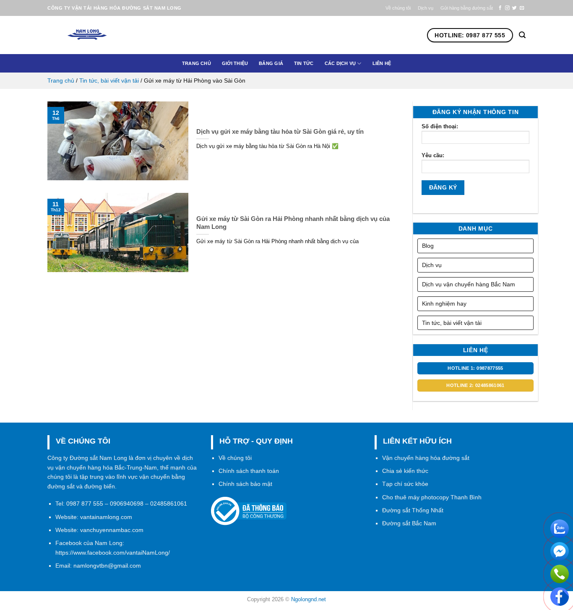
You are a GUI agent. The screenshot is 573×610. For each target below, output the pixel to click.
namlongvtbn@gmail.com (107, 565)
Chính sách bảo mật (245, 483)
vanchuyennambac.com (111, 530)
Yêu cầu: (433, 155)
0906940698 (126, 503)
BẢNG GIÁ (271, 63)
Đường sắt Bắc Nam (409, 523)
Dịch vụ (425, 7)
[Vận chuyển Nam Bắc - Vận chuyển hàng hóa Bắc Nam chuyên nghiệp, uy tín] (101, 35)
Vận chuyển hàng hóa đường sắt (425, 457)
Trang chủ (196, 63)
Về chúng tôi (398, 7)
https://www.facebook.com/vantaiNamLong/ (112, 552)
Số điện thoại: (440, 126)
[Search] (522, 35)
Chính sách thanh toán (249, 470)
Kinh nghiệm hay (444, 303)
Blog (428, 245)
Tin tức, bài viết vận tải (109, 80)
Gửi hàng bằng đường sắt (466, 7)
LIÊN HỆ (381, 63)
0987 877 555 (84, 503)
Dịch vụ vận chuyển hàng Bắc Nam (468, 284)
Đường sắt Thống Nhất (412, 510)
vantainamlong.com (106, 517)
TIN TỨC (304, 63)
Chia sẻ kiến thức (405, 470)
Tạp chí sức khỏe (405, 483)
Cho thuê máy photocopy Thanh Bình (432, 497)
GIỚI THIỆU (235, 63)
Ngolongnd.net (308, 599)
